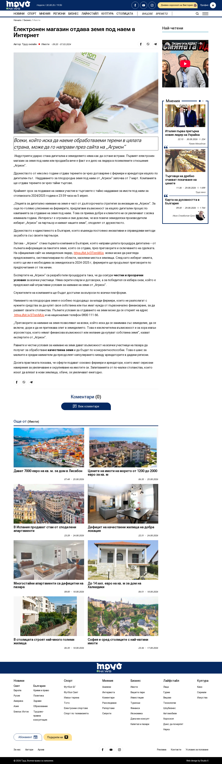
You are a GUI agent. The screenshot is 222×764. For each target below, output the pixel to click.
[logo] (18, 5)
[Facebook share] (141, 44)
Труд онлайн (29, 44)
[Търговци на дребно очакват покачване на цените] (185, 160)
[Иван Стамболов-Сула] (200, 216)
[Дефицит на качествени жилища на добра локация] (123, 504)
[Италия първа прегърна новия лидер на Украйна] (185, 115)
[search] (197, 13)
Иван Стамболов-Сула (184, 215)
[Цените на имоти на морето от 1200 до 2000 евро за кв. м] (123, 447)
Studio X (204, 760)
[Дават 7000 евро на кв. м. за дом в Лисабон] (49, 447)
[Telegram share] (155, 44)
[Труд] (109, 667)
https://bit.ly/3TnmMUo (89, 253)
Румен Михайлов (197, 143)
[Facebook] (135, 5)
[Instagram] (152, 5)
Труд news (200, 192)
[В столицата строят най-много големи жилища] (49, 616)
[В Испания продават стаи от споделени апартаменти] (49, 504)
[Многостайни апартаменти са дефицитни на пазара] (49, 560)
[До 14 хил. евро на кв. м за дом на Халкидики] (123, 560)
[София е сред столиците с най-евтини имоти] (123, 616)
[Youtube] (143, 5)
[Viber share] (148, 44)
